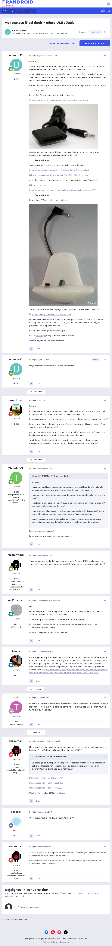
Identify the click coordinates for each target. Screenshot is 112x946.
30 (17, 675)
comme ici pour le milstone (56, 200)
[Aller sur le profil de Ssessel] (16, 821)
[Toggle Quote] (33, 476)
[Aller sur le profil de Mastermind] (16, 565)
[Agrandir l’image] (63, 126)
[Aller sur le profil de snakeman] (16, 751)
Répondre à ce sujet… (29, 907)
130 (17, 424)
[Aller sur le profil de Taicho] (16, 707)
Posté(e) (39, 55)
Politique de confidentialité (48, 938)
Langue (29, 938)
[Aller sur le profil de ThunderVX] (16, 478)
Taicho (15, 697)
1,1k (17, 579)
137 (17, 765)
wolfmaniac (15, 600)
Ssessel (16, 811)
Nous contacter (70, 938)
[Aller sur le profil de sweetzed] (16, 410)
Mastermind (16, 554)
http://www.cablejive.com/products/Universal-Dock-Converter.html (59, 170)
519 (17, 492)
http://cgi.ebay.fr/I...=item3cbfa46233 (45, 788)
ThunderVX (15, 468)
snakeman (16, 741)
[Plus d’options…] (105, 55)
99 (17, 624)
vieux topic (41, 335)
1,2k (17, 836)
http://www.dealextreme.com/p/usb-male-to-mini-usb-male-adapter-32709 (62, 190)
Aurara (15, 651)
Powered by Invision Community (56, 942)
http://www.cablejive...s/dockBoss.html (46, 778)
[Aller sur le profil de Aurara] (16, 661)
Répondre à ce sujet (94, 43)
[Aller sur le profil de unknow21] (8, 32)
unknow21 (21, 30)
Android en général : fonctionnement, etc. (49, 33)
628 (17, 79)
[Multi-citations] (31, 349)
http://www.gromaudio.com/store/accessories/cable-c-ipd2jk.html (58, 100)
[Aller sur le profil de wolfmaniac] (16, 610)
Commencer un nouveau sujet (61, 43)
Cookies (83, 938)
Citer (38, 349)
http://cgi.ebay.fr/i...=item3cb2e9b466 (46, 783)
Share (82, 32)
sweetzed (15, 400)
